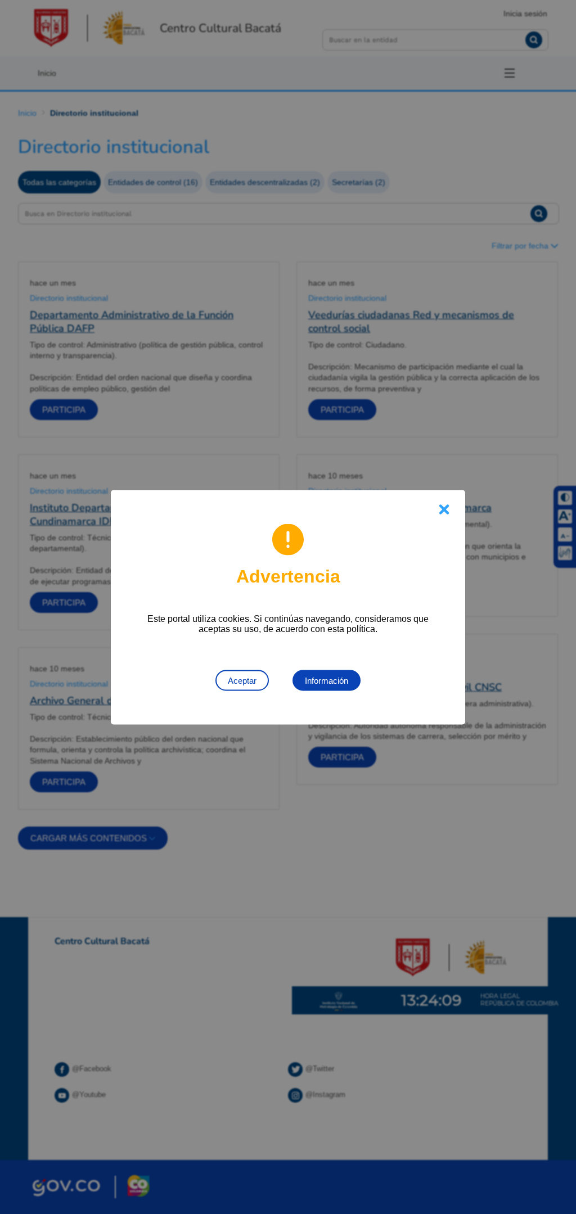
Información (326, 680)
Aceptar (242, 680)
